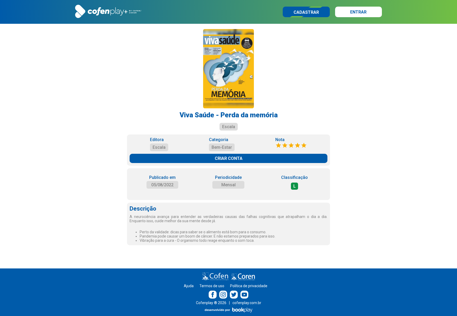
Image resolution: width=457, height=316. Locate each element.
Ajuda (189, 286)
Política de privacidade (248, 286)
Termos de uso (211, 286)
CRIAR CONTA (229, 158)
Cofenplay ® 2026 (211, 303)
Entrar (358, 12)
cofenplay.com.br (246, 303)
